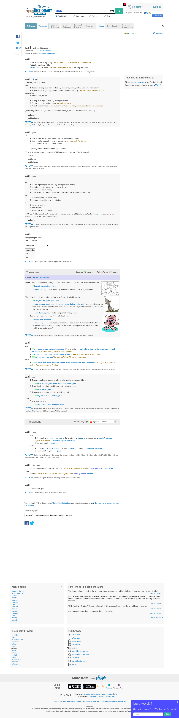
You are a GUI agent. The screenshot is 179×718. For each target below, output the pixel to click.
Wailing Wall (16, 660)
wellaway (95, 214)
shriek (55, 354)
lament (37, 286)
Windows (108, 686)
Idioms (48, 51)
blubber (45, 384)
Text (108, 16)
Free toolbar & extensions (91, 694)
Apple (74, 686)
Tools (163, 26)
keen (57, 349)
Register (137, 6)
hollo (78, 304)
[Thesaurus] (126, 33)
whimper (47, 319)
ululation (90, 363)
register (141, 82)
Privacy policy (69, 701)
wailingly (15, 662)
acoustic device (18, 591)
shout (67, 304)
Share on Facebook (157, 15)
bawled (14, 609)
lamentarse (51, 448)
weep (37, 323)
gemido (59, 438)
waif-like (15, 635)
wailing (14, 657)
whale (32, 68)
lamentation (45, 286)
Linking (101, 696)
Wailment (15, 664)
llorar (72, 448)
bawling (15, 613)
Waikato (15, 642)
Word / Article (63, 16)
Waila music (76, 635)
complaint (39, 289)
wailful (14, 655)
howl (36, 301)
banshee (15, 600)
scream (42, 304)
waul (43, 313)
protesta (109, 438)
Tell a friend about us (61, 503)
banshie (15, 602)
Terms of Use (58, 701)
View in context (155, 593)
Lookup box (110, 696)
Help (116, 694)
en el (69, 441)
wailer (14, 651)
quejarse (90, 448)
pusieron (56, 441)
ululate (42, 301)
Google (150, 13)
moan (40, 363)
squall (61, 304)
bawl (107, 349)
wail (13, 646)
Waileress (15, 653)
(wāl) (36, 80)
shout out (50, 304)
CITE (18, 48)
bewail (112, 349)
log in (133, 82)
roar (57, 301)
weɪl (34, 133)
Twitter (147, 13)
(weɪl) (34, 176)
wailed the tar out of (79, 661)
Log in (157, 6)
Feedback (159, 34)
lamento (50, 438)
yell (56, 304)
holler (72, 304)
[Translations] (134, 33)
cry (97, 88)
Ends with (95, 16)
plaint (53, 286)
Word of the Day (107, 694)
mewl (36, 319)
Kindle (100, 686)
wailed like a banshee (80, 651)
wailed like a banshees (80, 654)
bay (38, 396)
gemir (58, 448)
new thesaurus (41, 278)
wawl (48, 313)
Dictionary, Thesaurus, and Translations (98, 677)
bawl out (15, 607)
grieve (45, 349)
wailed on (75, 658)
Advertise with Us (92, 701)
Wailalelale (76, 645)
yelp (68, 354)
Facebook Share (18, 36)
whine (86, 349)
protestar (98, 448)
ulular (105, 468)
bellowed (42, 53)
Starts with (80, 16)
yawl (53, 301)
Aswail (14, 596)
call (82, 304)
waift (13, 637)
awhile (14, 598)
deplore (93, 349)
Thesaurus (40, 51)
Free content (93, 696)
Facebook (145, 13)
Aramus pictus (17, 593)
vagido (80, 438)
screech (62, 354)
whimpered (51, 53)
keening (55, 363)
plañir (111, 468)
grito (64, 441)
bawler (14, 611)
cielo (73, 441)
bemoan (100, 349)
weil (33, 465)
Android (89, 686)
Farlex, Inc (122, 701)
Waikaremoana (17, 640)
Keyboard (112, 11)
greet (62, 349)
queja (101, 438)
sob (44, 363)
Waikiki (14, 644)
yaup (48, 301)
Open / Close (17, 54)
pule (41, 319)
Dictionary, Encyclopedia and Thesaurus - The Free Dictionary (38, 10)
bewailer (15, 620)
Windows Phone (118, 686)
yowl (32, 351)
